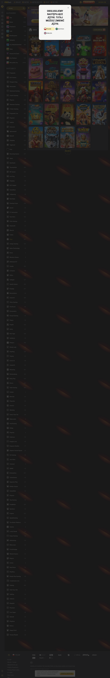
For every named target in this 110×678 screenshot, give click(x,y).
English (49, 33)
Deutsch (61, 29)
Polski (49, 29)
